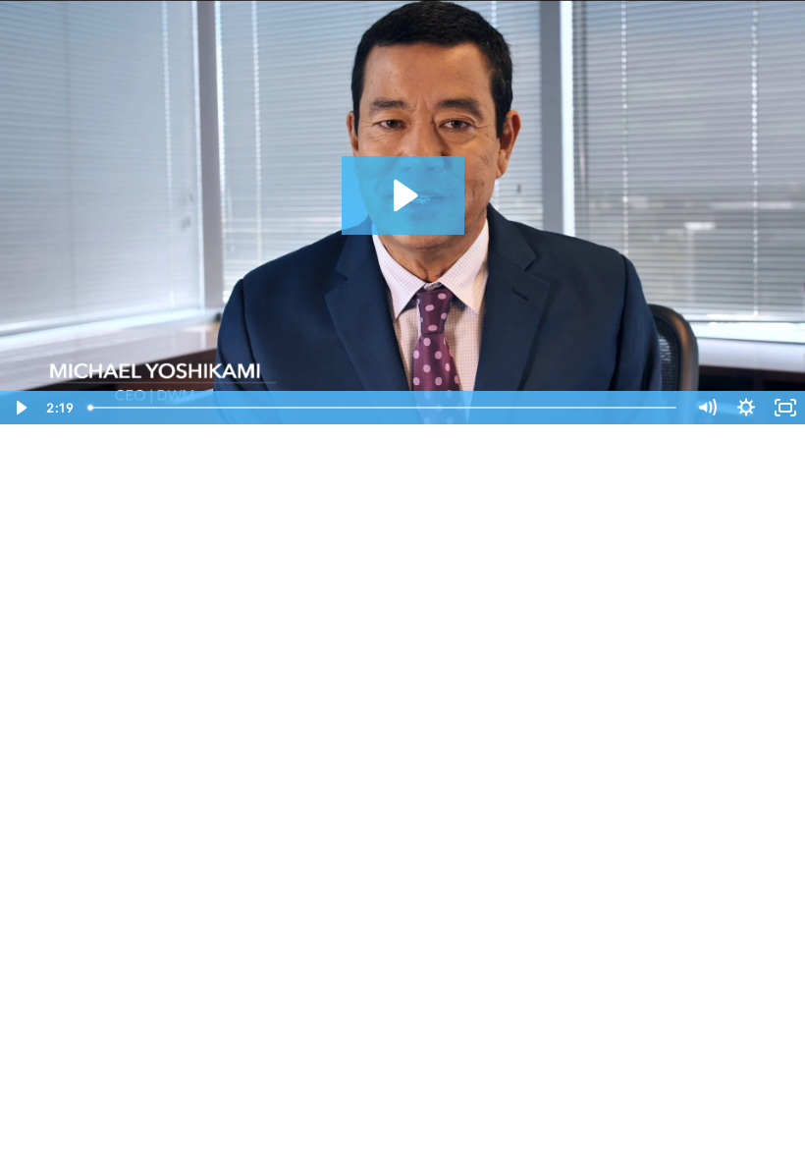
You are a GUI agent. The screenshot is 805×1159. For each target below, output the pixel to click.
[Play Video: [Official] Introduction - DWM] (403, 195)
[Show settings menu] (746, 407)
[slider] (383, 407)
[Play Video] (19, 407)
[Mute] (706, 407)
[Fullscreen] (785, 407)
